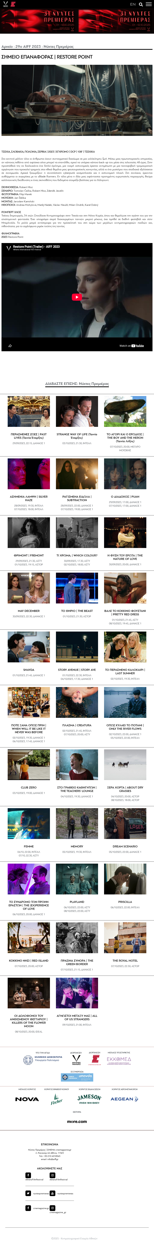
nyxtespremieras (41, 1194)
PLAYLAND (77, 902)
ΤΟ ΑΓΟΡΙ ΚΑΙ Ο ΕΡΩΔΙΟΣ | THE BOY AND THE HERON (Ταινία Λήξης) (125, 438)
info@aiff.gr (52, 1159)
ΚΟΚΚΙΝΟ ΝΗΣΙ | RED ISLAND (28, 960)
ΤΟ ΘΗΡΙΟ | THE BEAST (77, 611)
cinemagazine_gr (58, 1212)
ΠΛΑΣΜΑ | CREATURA (76, 725)
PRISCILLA (125, 902)
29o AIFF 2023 (28, 47)
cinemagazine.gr (41, 1208)
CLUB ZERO (29, 787)
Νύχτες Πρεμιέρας (59, 47)
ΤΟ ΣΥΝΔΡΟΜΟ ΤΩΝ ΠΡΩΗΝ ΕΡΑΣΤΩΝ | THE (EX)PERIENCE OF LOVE (29, 906)
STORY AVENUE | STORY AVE (77, 670)
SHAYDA (28, 670)
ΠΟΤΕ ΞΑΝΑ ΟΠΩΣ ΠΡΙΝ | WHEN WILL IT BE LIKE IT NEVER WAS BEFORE (28, 729)
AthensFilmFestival (34, 1180)
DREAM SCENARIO (125, 846)
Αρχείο (7, 47)
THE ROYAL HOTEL (125, 960)
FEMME (29, 846)
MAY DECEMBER (29, 611)
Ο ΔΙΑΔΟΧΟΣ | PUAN (125, 496)
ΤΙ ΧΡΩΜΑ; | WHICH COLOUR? (77, 555)
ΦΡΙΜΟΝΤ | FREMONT (29, 555)
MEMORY (77, 846)
